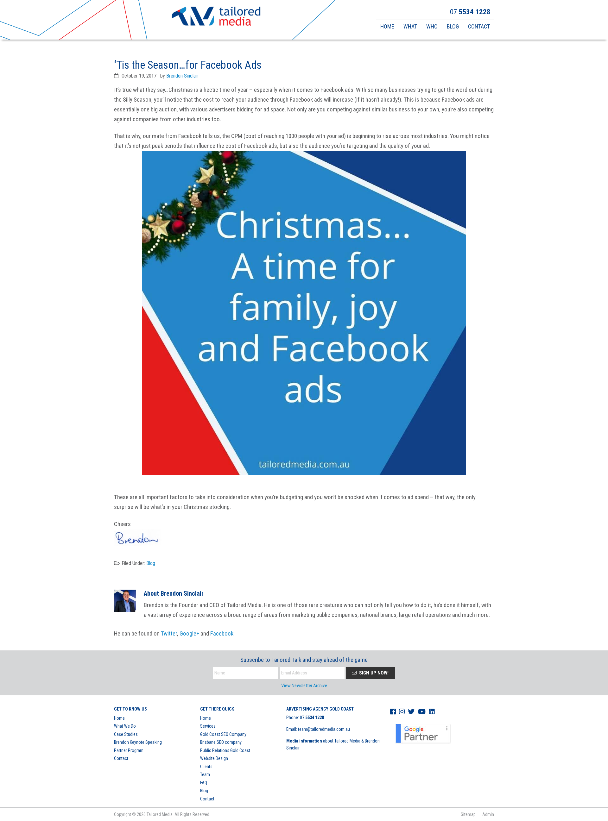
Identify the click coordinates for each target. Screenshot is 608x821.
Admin (488, 814)
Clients (206, 766)
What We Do (125, 726)
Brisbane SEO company (221, 742)
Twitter (169, 633)
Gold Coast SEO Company (223, 734)
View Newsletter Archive (304, 685)
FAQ (203, 782)
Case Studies (126, 734)
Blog (150, 563)
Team (205, 774)
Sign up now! (373, 673)
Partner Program (128, 750)
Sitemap (468, 814)
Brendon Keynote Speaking (138, 742)
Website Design (214, 758)
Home (119, 718)
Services (208, 726)
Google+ (189, 633)
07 (312, 717)
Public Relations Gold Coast (225, 750)
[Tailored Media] (216, 17)
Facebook (221, 633)
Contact (121, 758)
